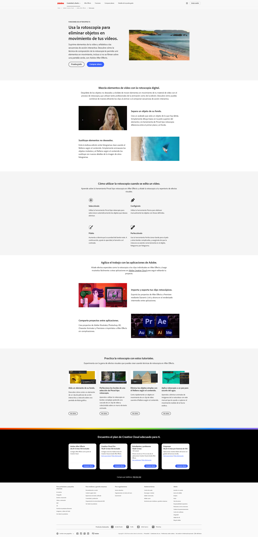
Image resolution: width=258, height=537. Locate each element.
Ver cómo (73, 413)
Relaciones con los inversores (181, 506)
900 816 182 (137, 477)
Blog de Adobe (177, 520)
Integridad (176, 515)
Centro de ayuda (148, 490)
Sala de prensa (177, 501)
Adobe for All (177, 517)
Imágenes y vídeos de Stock (63, 511)
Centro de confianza (178, 512)
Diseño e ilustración (61, 497)
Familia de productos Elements (64, 508)
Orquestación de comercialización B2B (95, 501)
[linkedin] (88, 534)
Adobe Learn (147, 498)
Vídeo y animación (61, 500)
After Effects (87, 3)
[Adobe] (60, 3)
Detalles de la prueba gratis (125, 3)
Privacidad (146, 533)
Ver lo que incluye (106, 456)
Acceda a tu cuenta (178, 490)
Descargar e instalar (149, 493)
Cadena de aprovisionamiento (181, 509)
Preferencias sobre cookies (168, 533)
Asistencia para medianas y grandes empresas (155, 501)
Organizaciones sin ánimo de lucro (123, 493)
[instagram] (81, 534)
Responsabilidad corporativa (180, 504)
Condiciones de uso (155, 533)
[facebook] (77, 534)
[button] (187, 3)
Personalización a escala (92, 490)
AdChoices (199, 533)
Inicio (59, 8)
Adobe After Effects (81, 8)
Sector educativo (119, 490)
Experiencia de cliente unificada (93, 495)
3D (57, 506)
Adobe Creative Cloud (68, 8)
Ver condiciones (136, 460)
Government (118, 495)
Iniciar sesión (195, 3)
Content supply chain (91, 493)
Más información (116, 456)
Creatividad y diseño (73, 3)
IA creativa (59, 492)
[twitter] (85, 534)
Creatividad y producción (92, 498)
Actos (175, 498)
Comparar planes (109, 3)
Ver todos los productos (62, 514)
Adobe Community (148, 495)
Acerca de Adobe (178, 493)
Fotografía (58, 495)
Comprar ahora (95, 64)
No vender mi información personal (184, 533)
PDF (57, 503)
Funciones (98, 3)
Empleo (175, 495)
